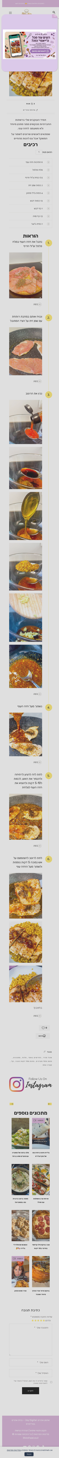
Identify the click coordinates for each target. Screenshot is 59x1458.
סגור (54, 16)
